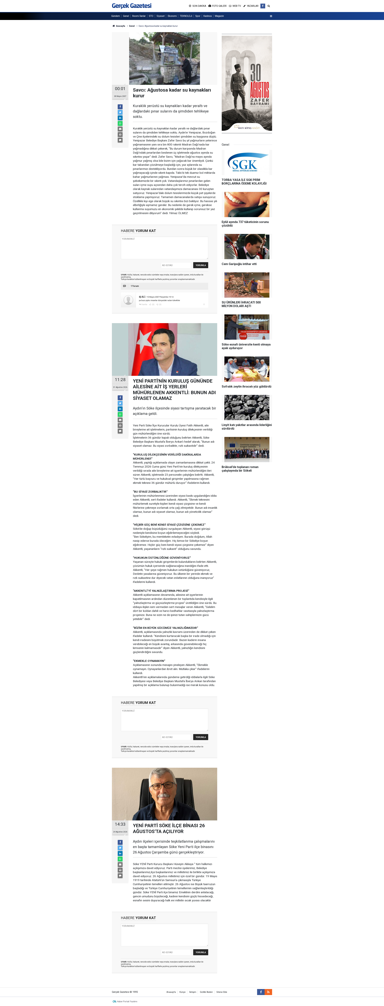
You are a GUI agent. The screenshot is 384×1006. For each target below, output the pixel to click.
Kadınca (207, 16)
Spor (197, 16)
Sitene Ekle (221, 992)
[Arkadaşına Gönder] (120, 129)
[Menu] (271, 16)
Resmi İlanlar (139, 16)
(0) (153, 304)
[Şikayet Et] (204, 304)
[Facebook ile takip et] (262, 6)
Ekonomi (172, 16)
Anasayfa (171, 992)
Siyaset (161, 16)
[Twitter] (120, 112)
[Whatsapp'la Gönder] (120, 123)
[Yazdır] (120, 134)
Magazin (219, 16)
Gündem (115, 16)
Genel (126, 16)
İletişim (192, 992)
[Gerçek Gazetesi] (131, 5)
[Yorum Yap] (120, 140)
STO (151, 16)
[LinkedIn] (120, 117)
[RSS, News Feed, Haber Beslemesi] (268, 992)
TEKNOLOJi (186, 16)
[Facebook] (120, 106)
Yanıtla (144, 304)
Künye (183, 992)
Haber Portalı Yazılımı (127, 1001)
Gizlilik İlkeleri (206, 992)
